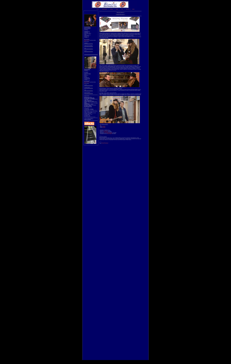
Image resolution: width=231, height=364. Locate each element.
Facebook (103, 126)
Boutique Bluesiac (87, 40)
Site (100, 125)
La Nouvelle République (108, 132)
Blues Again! (109, 133)
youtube (104, 127)
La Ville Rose (105, 130)
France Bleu (106, 131)
